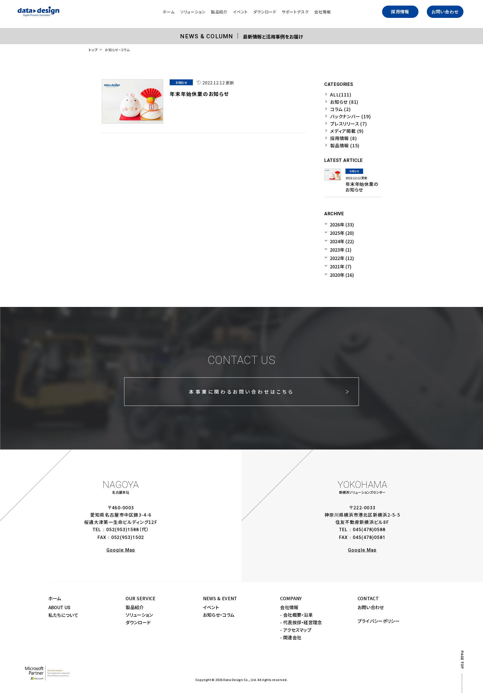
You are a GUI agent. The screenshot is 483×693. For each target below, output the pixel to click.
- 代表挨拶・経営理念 (301, 622)
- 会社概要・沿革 (296, 614)
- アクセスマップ (295, 629)
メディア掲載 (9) (347, 130)
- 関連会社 (290, 637)
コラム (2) (340, 109)
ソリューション (139, 614)
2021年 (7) (340, 266)
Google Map (120, 550)
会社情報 (289, 607)
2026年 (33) (342, 224)
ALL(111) (340, 94)
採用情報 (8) (343, 138)
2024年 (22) (342, 241)
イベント (211, 607)
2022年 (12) (342, 258)
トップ (93, 49)
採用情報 (400, 11)
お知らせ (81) (344, 101)
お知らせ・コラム (219, 614)
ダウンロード (138, 622)
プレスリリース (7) (348, 123)
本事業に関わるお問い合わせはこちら (241, 391)
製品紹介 (135, 607)
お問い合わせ (445, 11)
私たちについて (63, 615)
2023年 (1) (340, 249)
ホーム (54, 598)
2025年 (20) (342, 233)
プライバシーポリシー (378, 621)
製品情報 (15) (344, 145)
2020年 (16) (342, 274)
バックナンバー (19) (350, 116)
